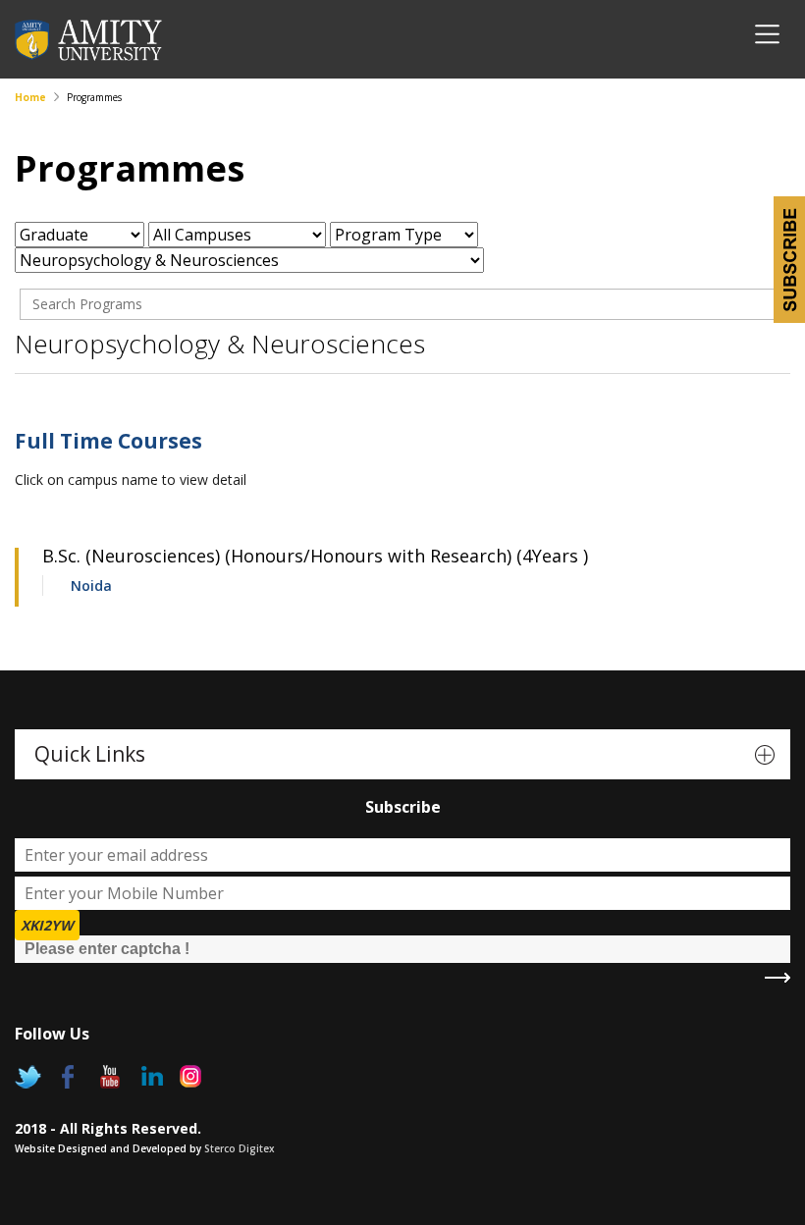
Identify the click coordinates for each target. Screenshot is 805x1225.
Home (30, 97)
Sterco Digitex (239, 1148)
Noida (91, 585)
